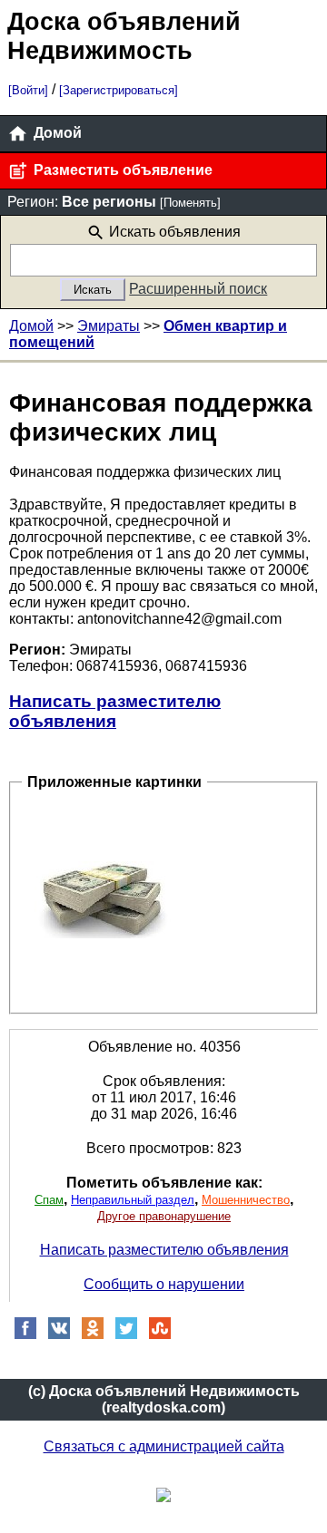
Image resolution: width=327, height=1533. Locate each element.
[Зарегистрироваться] (118, 90)
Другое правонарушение (164, 1216)
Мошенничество (246, 1200)
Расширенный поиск (198, 288)
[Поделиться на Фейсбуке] (25, 1335)
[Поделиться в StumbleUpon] (160, 1335)
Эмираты (108, 326)
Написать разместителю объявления (115, 711)
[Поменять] (190, 202)
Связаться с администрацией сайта (164, 1446)
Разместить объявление (121, 170)
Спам (49, 1200)
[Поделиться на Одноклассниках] (93, 1335)
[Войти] (28, 90)
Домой (56, 133)
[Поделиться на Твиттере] (126, 1335)
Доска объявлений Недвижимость (124, 35)
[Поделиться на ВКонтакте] (59, 1335)
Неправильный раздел (132, 1200)
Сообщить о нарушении (164, 1284)
